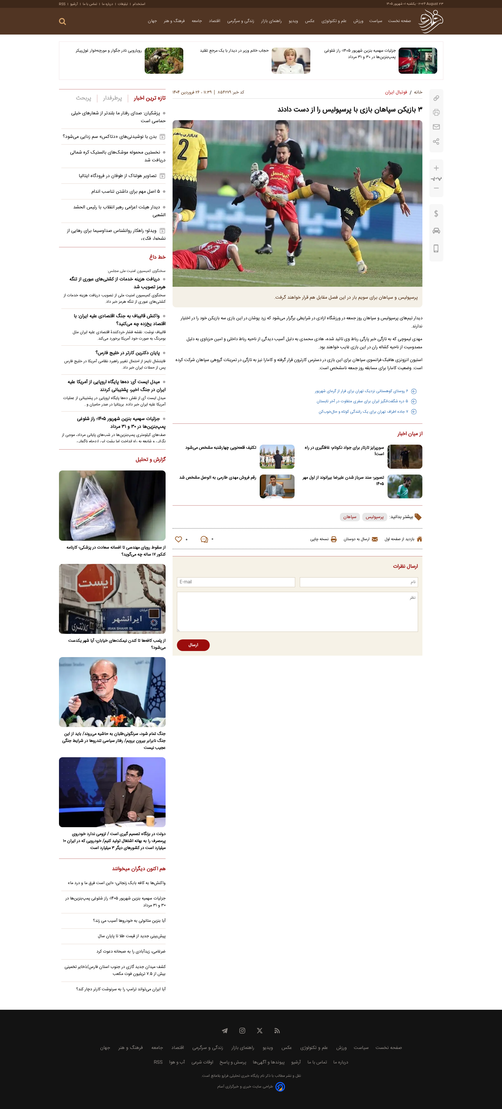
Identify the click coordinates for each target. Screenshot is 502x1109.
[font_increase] (436, 168)
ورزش (358, 21)
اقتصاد (215, 21)
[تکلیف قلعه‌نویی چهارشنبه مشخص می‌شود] (277, 457)
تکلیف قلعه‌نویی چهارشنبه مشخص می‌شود (220, 448)
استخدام (139, 4)
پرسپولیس (375, 517)
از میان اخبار (410, 434)
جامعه (197, 21)
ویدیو (294, 21)
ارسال (193, 645)
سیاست (375, 21)
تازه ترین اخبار (150, 98)
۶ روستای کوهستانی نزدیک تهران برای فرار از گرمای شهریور (361, 391)
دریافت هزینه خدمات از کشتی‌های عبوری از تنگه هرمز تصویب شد (117, 283)
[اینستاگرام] (242, 1030)
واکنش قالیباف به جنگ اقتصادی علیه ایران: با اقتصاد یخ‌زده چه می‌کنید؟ (120, 320)
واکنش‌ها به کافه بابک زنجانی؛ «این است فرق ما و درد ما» (117, 883)
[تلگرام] (224, 1030)
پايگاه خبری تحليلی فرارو (239, 1076)
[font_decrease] (436, 188)
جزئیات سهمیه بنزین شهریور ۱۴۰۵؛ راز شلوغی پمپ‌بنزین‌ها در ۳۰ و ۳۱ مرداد (360, 54)
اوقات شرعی (202, 1062)
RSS (62, 4)
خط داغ (157, 257)
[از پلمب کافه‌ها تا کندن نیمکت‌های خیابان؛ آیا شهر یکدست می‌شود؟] (112, 599)
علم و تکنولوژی (335, 21)
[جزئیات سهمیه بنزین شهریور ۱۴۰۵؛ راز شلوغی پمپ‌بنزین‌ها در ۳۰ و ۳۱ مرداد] (418, 61)
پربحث (83, 98)
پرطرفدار (112, 98)
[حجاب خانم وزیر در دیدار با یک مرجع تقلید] (291, 61)
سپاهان (349, 517)
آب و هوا (177, 1062)
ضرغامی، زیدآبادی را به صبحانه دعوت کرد (131, 951)
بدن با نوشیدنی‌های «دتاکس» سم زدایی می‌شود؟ (110, 137)
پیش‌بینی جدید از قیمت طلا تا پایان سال (132, 936)
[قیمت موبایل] (436, 250)
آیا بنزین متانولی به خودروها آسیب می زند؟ (129, 920)
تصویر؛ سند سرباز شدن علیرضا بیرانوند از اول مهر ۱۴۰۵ (343, 481)
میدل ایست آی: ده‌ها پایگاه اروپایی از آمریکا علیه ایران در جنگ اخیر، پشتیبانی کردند (117, 386)
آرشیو (74, 4)
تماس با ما (90, 4)
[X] (259, 1030)
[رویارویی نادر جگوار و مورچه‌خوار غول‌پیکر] (164, 61)
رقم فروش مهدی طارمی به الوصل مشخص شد (217, 478)
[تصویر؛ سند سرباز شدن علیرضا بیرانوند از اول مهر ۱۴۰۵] (405, 487)
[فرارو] (430, 21)
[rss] (277, 1030)
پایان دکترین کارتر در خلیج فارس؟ (128, 353)
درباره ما (107, 4)
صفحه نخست (399, 21)
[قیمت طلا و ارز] (436, 215)
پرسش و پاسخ (233, 1062)
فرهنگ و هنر (175, 21)
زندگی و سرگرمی (241, 21)
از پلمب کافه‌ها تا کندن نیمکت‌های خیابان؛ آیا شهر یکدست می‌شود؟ (117, 644)
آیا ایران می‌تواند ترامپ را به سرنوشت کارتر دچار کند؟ (121, 989)
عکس (310, 21)
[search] (62, 21)
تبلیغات (123, 4)
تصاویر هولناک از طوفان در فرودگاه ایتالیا (118, 176)
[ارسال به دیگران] (436, 127)
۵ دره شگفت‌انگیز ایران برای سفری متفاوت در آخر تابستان (362, 401)
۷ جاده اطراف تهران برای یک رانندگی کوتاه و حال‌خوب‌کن (363, 412)
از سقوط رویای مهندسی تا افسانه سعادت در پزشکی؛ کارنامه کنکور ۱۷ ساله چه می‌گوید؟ (116, 551)
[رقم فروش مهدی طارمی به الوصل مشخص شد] (277, 487)
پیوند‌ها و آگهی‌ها (269, 1062)
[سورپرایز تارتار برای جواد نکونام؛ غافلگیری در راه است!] (405, 457)
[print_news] (436, 112)
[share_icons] (436, 141)
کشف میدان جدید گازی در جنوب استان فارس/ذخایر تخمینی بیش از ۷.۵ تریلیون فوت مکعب (115, 971)
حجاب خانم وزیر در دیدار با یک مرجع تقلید (234, 51)
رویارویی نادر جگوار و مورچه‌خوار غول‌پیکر (109, 51)
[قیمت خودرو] (436, 232)
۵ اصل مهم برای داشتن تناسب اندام (126, 192)
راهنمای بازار (272, 21)
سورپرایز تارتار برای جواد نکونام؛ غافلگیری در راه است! (344, 451)
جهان (153, 21)
